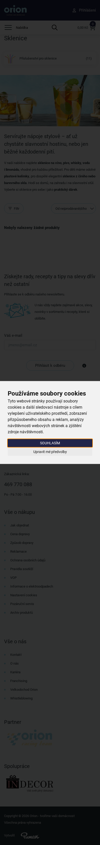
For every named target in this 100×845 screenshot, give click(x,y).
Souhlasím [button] (50, 443)
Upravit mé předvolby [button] (50, 451)
